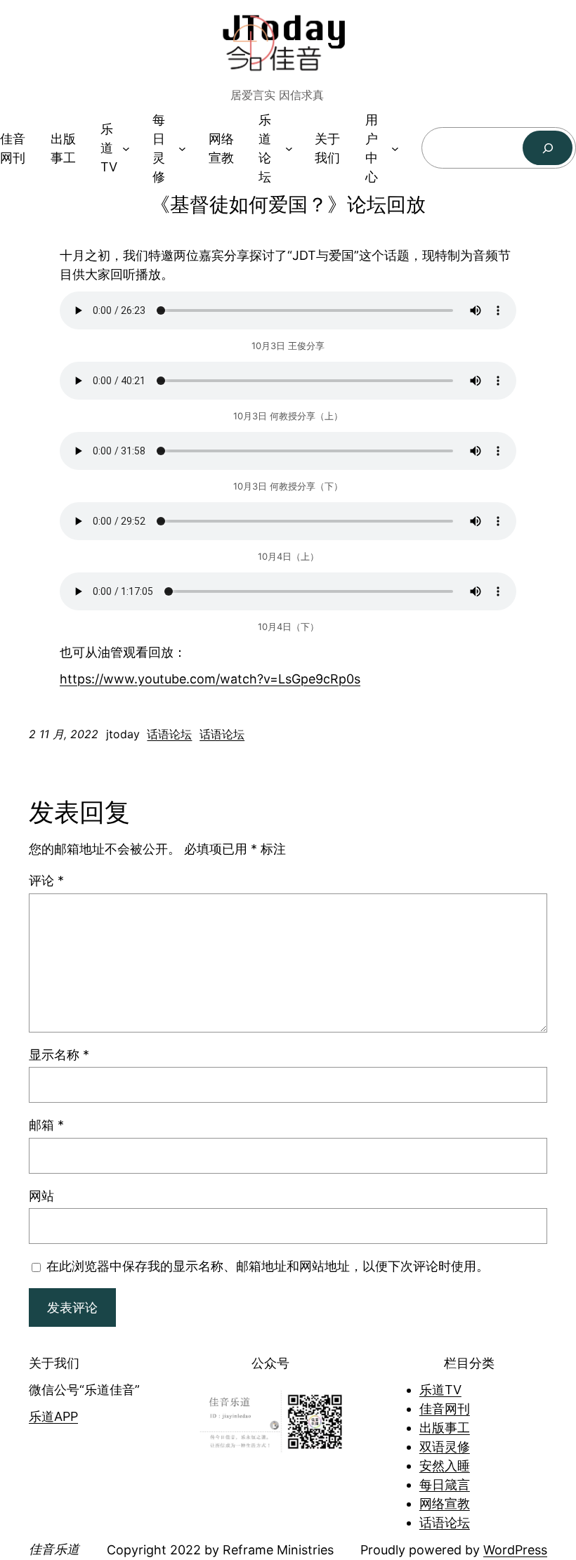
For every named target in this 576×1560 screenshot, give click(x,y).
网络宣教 (444, 1503)
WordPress (515, 1549)
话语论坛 (169, 734)
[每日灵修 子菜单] (182, 148)
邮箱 (46, 1124)
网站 (41, 1195)
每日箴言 (444, 1484)
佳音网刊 (444, 1408)
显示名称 (59, 1054)
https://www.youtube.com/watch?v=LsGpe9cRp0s (210, 678)
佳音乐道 (54, 1549)
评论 (46, 880)
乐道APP (53, 1416)
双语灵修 (444, 1446)
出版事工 (444, 1427)
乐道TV (440, 1389)
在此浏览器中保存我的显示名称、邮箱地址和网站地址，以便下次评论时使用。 (267, 1266)
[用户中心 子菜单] (395, 148)
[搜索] (547, 148)
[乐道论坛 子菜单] (289, 148)
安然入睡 (444, 1465)
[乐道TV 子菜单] (126, 148)
